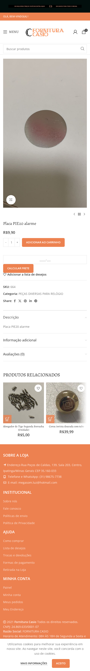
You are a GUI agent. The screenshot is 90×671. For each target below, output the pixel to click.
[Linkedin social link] (30, 301)
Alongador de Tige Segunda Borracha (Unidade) (23, 428)
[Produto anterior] (74, 214)
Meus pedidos (13, 602)
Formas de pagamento (19, 563)
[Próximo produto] (84, 214)
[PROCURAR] (82, 48)
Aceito (61, 663)
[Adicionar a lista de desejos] (38, 388)
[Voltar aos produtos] (79, 214)
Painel (7, 587)
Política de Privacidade (19, 523)
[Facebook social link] (14, 301)
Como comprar (13, 541)
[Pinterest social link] (25, 301)
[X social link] (20, 301)
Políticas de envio (15, 516)
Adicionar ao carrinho (43, 242)
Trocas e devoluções (17, 555)
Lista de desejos (14, 548)
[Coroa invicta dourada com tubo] (66, 402)
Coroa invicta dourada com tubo (66, 426)
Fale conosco (12, 508)
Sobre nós (10, 501)
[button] (7, 419)
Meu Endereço (13, 609)
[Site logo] (45, 32)
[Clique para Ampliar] (11, 200)
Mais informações (34, 663)
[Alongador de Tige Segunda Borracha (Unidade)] (23, 402)
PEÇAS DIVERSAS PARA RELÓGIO (41, 294)
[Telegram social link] (36, 301)
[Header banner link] (45, 6)
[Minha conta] (75, 32)
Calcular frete (18, 268)
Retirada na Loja (14, 570)
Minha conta (12, 595)
